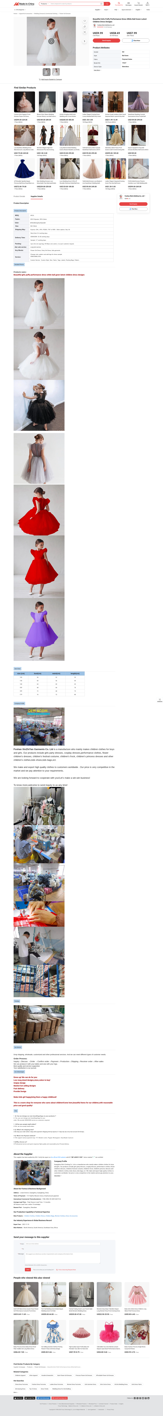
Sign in (147, 5)
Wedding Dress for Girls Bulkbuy (61, 1389)
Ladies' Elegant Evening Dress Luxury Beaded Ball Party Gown (91, 115)
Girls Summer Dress (90, 1384)
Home (15, 13)
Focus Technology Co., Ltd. (68, 1409)
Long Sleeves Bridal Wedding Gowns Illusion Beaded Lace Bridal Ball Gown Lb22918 (70, 149)
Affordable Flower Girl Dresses (105, 1375)
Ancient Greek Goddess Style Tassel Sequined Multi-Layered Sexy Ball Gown (115, 115)
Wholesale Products (81, 1404)
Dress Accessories (72, 1216)
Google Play (29, 1398)
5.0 (127, 198)
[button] (101, 4)
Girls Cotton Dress (105, 1384)
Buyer (106, 10)
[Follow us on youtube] (143, 1398)
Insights (121, 1404)
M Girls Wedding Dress (121, 1384)
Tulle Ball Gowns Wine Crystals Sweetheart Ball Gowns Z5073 (91, 149)
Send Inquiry (106, 40)
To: (23, 1249)
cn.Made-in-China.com (99, 1406)
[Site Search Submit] (107, 4)
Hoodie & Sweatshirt (47, 1375)
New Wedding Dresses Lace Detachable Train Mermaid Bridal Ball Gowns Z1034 (46, 182)
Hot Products (43, 1404)
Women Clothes (60, 1216)
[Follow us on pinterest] (146, 1398)
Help (115, 10)
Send (27, 1269)
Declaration (101, 1409)
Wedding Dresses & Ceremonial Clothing (45, 13)
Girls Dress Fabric (137, 1384)
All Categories (20, 10)
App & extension (126, 10)
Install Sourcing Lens (61, 1398)
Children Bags (50, 1216)
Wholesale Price (93, 1404)
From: (22, 1244)
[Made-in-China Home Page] (24, 4)
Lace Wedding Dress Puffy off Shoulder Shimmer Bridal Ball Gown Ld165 (70, 182)
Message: (21, 1254)
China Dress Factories (21, 1384)
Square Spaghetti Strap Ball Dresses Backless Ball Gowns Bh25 (138, 149)
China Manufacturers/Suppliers (66, 1404)
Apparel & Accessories (25, 13)
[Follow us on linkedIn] (148, 1398)
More (15, 1392)
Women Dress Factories (74, 1384)
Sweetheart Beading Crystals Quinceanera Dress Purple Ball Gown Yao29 (137, 115)
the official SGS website (58, 1157)
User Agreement (92, 1409)
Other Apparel (33, 1375)
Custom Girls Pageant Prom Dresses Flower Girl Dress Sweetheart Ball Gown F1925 (22, 115)
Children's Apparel (20, 1375)
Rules (148, 10)
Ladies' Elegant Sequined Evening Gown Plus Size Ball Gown (115, 182)
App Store (18, 1398)
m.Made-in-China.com (86, 1406)
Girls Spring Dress (20, 1389)
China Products (53, 1404)
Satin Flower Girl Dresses (64, 1375)
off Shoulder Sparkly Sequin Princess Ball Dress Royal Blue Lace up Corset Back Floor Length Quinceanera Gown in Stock (24, 182)
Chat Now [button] (137, 40)
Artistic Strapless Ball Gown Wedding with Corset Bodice (68, 115)
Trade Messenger (43, 1398)
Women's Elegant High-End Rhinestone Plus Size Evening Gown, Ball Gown (45, 149)
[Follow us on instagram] (140, 1398)
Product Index (113, 1404)
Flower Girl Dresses (65, 13)
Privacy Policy (110, 1409)
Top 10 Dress (33, 1389)
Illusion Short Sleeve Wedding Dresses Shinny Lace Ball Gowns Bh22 (46, 115)
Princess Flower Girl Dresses (84, 1375)
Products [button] (44, 4)
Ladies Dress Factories (56, 1384)
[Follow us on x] (137, 1398)
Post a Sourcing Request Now (66, 1270)
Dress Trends (44, 1389)
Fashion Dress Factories (39, 1384)
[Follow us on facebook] (135, 1398)
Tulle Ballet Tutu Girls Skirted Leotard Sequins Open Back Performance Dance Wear (108, 1349)
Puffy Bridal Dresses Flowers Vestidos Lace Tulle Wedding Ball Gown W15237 (137, 182)
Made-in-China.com (73, 1406)
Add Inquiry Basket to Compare (51, 79)
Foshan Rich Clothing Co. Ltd (105, 25)
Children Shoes (40, 1216)
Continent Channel (103, 1404)
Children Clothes (29, 1216)
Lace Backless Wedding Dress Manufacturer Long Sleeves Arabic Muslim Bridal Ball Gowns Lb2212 (24, 149)
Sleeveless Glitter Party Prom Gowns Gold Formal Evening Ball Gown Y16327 (114, 149)
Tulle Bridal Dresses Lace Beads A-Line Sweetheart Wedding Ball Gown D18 (92, 182)
